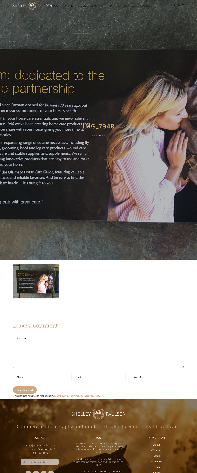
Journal (129, 5)
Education (98, 5)
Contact (146, 5)
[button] (156, 450)
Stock (82, 5)
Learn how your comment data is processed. (77, 395)
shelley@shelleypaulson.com (40, 445)
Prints (114, 5)
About (56, 5)
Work (69, 5)
